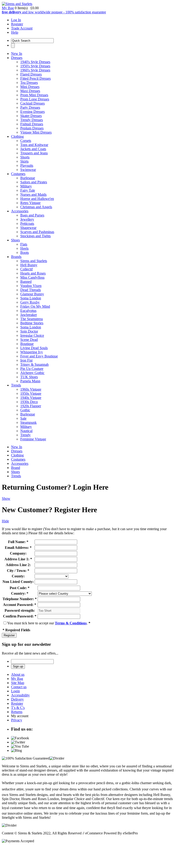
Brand (15, 468)
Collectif (26, 269)
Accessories (19, 211)
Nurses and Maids (33, 194)
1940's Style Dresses (35, 62)
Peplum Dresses (32, 128)
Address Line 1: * (18, 559)
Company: (18, 553)
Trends (16, 385)
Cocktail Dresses (32, 103)
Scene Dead (29, 340)
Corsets (25, 141)
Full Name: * (18, 542)
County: (18, 576)
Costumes (18, 174)
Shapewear (28, 228)
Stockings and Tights (35, 236)
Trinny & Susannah (34, 364)
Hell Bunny (28, 265)
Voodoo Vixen (30, 286)
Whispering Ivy (31, 352)
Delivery (17, 699)
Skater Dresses (31, 116)
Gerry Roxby (30, 302)
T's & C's (18, 708)
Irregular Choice (32, 335)
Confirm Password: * (19, 616)
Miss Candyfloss (32, 277)
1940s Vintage (30, 398)
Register (17, 24)
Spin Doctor (29, 331)
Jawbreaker (28, 315)
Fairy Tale (27, 190)
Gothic (25, 410)
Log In (16, 20)
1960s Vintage (30, 389)
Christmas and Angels (36, 207)
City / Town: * (18, 571)
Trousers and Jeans (34, 153)
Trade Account (21, 28)
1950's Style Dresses (35, 66)
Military (26, 186)
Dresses (16, 58)
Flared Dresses (31, 74)
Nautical (26, 431)
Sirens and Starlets (33, 261)
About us (17, 674)
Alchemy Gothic (32, 373)
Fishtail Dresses (31, 124)
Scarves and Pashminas (37, 232)
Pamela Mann (30, 381)
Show (6, 498)
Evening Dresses (32, 112)
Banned (26, 282)
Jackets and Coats (33, 149)
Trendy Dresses (31, 120)
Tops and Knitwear (34, 145)
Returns (16, 712)
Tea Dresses (29, 83)
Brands (16, 257)
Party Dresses (30, 107)
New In (16, 54)
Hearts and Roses (33, 273)
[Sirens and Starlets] (17, 4)
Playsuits (26, 165)
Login (15, 691)
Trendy (25, 435)
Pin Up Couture (31, 369)
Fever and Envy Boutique (39, 356)
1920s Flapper (30, 406)
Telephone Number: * (20, 599)
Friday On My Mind (35, 306)
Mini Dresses (29, 87)
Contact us (19, 687)
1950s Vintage (30, 393)
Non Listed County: (18, 582)
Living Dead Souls (34, 348)
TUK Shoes (29, 377)
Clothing (17, 136)
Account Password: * (19, 605)
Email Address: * (18, 548)
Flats (23, 244)
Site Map (17, 683)
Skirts (24, 161)
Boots (24, 252)
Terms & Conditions (71, 623)
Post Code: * (20, 588)
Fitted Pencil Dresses (35, 78)
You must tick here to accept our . (48, 623)
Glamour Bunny (32, 294)
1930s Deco (29, 402)
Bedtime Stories (31, 323)
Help (14, 32)
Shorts (25, 157)
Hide (5, 521)
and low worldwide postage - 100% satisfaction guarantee (54, 12)
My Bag (8, 8)
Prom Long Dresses (34, 99)
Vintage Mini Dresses (36, 132)
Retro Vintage (30, 203)
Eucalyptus (28, 311)
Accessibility (20, 695)
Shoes (15, 240)
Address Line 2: (18, 565)
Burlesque (27, 178)
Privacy (16, 720)
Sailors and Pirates (33, 182)
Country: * (19, 593)
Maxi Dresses (30, 91)
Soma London (30, 298)
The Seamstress (31, 319)
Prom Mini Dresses (34, 95)
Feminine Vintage (33, 439)
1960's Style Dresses (35, 70)
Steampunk (28, 422)
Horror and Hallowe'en (37, 199)
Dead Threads (30, 290)
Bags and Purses (32, 215)
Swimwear (28, 170)
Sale (23, 418)
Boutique (27, 344)
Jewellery (27, 219)
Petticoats (27, 223)
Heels (24, 248)
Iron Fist (26, 360)
